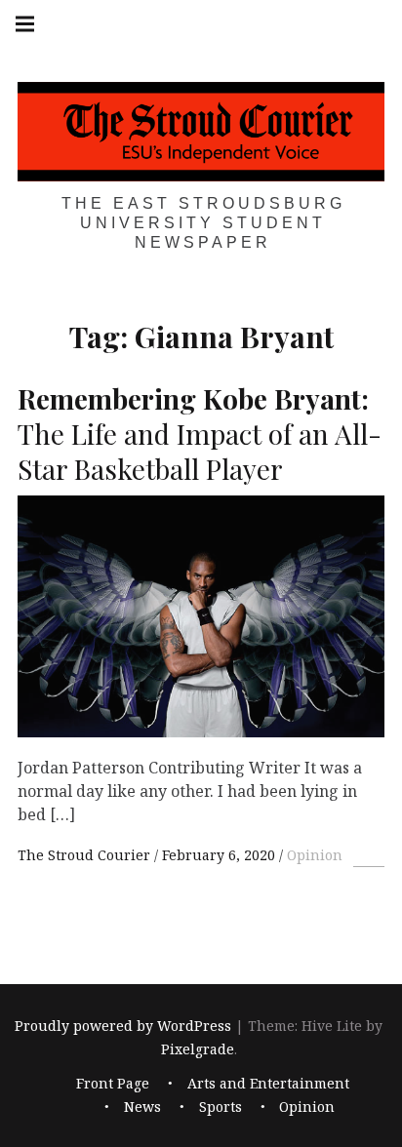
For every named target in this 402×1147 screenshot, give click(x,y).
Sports (220, 1106)
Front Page (112, 1083)
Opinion (314, 855)
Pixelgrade (197, 1050)
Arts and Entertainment (268, 1083)
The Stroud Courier (86, 855)
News (142, 1106)
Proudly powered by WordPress (123, 1026)
